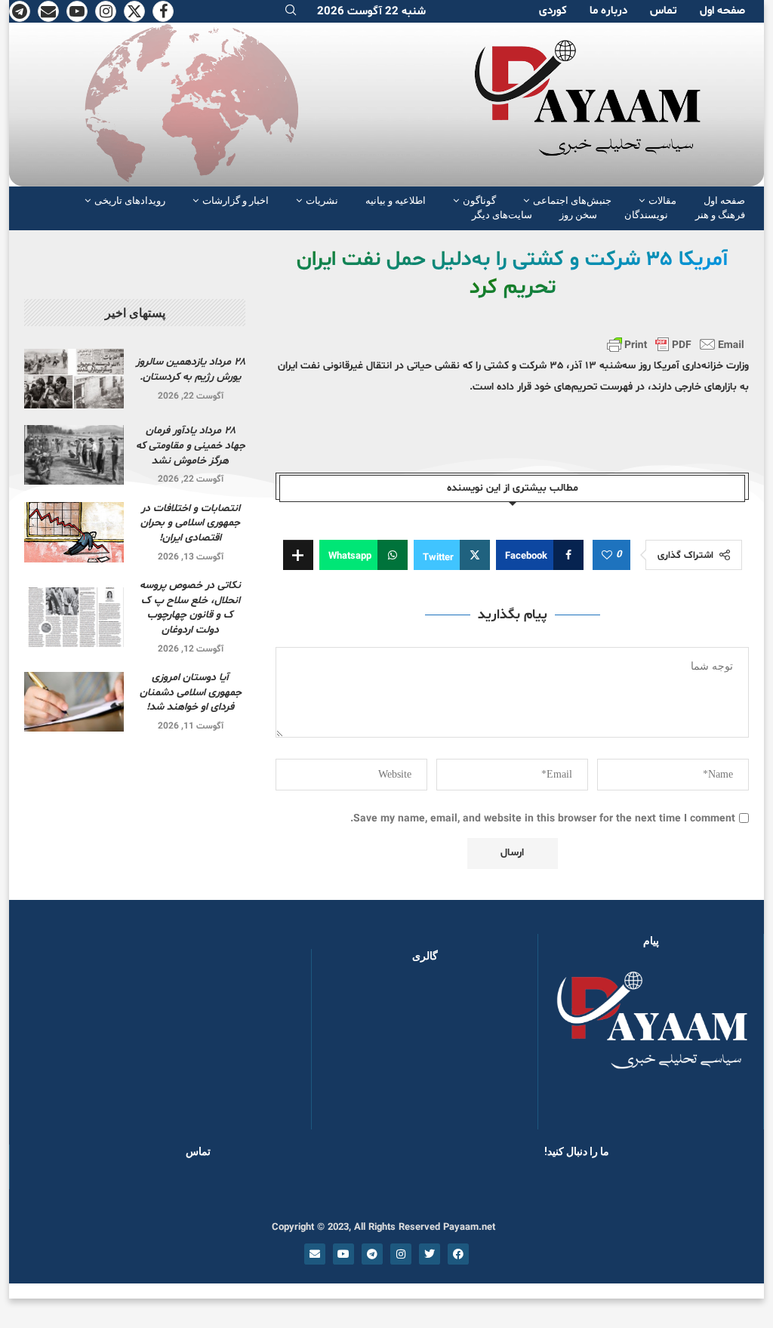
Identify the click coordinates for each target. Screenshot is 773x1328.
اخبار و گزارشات (235, 200)
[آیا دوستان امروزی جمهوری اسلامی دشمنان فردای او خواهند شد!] (74, 702)
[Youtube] (77, 11)
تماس (663, 11)
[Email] (48, 11)
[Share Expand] (298, 555)
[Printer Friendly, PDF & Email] (675, 344)
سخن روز (578, 215)
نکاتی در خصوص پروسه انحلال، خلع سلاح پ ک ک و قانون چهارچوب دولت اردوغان (190, 607)
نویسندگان (646, 215)
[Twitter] (134, 11)
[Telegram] (19, 11)
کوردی (553, 11)
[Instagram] (105, 11)
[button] (347, 1053)
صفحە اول (722, 11)
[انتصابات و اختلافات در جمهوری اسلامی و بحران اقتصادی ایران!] (74, 532)
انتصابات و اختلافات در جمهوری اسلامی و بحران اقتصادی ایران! (190, 523)
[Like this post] (607, 556)
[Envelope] (314, 1254)
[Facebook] (163, 11)
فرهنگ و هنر (720, 215)
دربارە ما (608, 11)
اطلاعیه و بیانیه (395, 200)
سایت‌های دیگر (502, 215)
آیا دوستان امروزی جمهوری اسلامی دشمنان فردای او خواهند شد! (191, 692)
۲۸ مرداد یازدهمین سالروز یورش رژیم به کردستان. (190, 369)
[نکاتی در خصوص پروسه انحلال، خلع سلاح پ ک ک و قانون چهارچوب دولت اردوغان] (74, 617)
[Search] (290, 12)
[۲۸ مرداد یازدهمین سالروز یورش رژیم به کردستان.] (74, 378)
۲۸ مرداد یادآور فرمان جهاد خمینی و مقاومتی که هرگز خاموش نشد (190, 445)
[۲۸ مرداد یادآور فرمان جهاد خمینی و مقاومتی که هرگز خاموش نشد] (74, 455)
